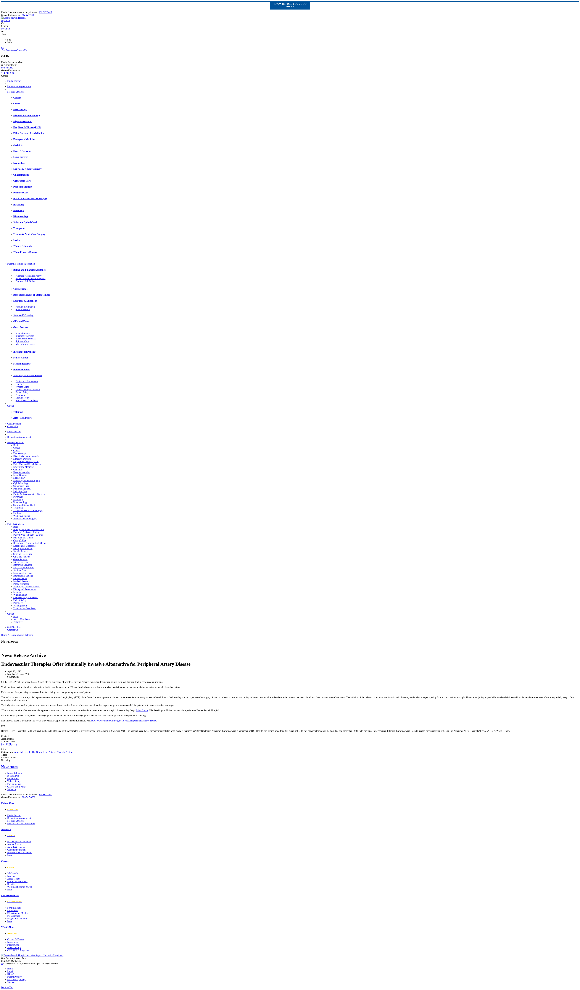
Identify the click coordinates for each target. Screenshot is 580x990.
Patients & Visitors (16, 524)
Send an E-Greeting (22, 554)
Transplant (18, 507)
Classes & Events (15, 939)
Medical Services (15, 92)
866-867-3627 (45, 794)
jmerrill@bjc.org (9, 744)
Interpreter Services (25, 336)
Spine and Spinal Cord (24, 505)
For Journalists (14, 784)
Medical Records (21, 581)
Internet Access (23, 333)
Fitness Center (20, 578)
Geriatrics (18, 469)
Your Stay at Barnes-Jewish (26, 586)
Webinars (11, 789)
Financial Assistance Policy (29, 275)
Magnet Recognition (17, 918)
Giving (10, 406)
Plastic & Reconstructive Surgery (29, 494)
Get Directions (8, 50)
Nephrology (19, 477)
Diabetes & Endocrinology (26, 456)
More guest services (25, 344)
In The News (35, 752)
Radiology (18, 499)
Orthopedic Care (21, 486)
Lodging (20, 384)
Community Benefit (16, 849)
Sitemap (11, 982)
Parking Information (25, 306)
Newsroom (9, 767)
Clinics (16, 450)
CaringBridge (19, 540)
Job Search (12, 873)
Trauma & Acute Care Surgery (27, 510)
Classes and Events (16, 786)
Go (2, 47)
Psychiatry (18, 497)
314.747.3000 (28, 15)
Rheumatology (20, 502)
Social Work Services (26, 338)
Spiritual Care (22, 341)
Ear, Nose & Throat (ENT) (26, 461)
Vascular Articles (65, 752)
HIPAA (11, 974)
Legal (10, 971)
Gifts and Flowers (21, 556)
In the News (13, 776)
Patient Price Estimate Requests (30, 278)
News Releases (20, 752)
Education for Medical (18, 913)
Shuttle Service (23, 309)
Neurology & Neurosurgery (26, 480)
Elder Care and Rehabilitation (27, 464)
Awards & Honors (16, 847)
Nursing (11, 876)
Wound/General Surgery (25, 518)
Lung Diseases (20, 475)
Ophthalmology (20, 483)
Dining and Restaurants (27, 381)
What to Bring (22, 387)
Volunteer (18, 622)
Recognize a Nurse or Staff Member (30, 543)
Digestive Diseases (22, 458)
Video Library (14, 781)
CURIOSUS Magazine (18, 950)
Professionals (13, 916)
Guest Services (20, 559)
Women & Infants (21, 516)
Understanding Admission (28, 389)
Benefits (11, 884)
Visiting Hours (22, 397)
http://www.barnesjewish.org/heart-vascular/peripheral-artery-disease (123, 720)
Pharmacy (20, 395)
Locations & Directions (24, 545)
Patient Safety (22, 392)
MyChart (5, 28)
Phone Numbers (21, 584)
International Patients (23, 575)
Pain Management (22, 488)
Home (4, 635)
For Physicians (14, 907)
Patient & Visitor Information (21, 263)
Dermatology (19, 453)
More (9, 855)
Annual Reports (14, 844)
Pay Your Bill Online (25, 281)
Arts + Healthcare (21, 619)
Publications (13, 778)
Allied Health (13, 878)
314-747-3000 (28, 797)
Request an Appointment (19, 86)
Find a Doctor (14, 81)
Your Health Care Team (27, 400)
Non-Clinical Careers (17, 881)
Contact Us (21, 50)
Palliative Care (20, 491)
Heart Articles (49, 752)
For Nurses (12, 910)
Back (15, 445)
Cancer (16, 448)
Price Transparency (16, 979)
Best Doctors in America (19, 841)
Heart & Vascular (21, 472)
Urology (17, 513)
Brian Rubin (142, 710)
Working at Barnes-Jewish (19, 887)
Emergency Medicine (23, 467)
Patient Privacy (14, 976)
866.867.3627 (45, 12)
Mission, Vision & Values (19, 852)
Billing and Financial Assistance (28, 529)
